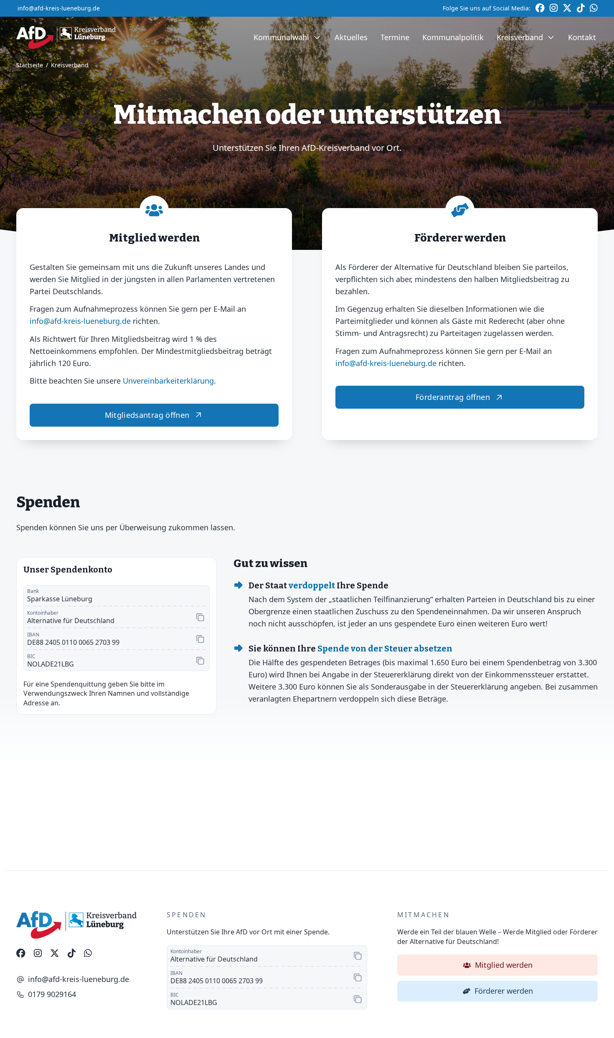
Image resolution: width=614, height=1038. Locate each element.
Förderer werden (503, 991)
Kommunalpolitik (453, 37)
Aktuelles (351, 37)
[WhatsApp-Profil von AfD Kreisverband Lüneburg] (88, 953)
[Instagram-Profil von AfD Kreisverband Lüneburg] (38, 953)
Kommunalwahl (281, 37)
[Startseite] (66, 37)
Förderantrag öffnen (453, 397)
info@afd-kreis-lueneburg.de (59, 8)
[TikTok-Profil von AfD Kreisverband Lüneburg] (72, 953)
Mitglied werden (504, 965)
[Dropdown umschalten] (317, 37)
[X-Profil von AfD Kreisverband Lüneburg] (54, 953)
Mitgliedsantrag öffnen (147, 415)
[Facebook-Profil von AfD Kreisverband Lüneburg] (20, 953)
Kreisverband (520, 37)
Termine (395, 37)
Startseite (29, 65)
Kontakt (582, 37)
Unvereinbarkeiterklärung (168, 381)
